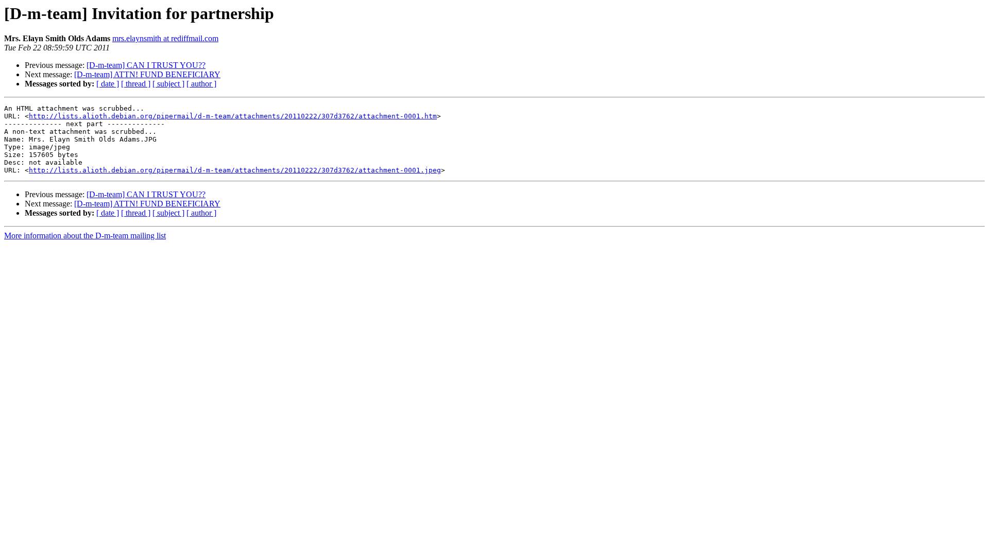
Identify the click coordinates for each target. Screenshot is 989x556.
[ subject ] (168, 83)
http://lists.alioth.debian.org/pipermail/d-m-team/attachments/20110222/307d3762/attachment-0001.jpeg (235, 170)
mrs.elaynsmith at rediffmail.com (165, 38)
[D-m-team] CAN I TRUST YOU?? (146, 65)
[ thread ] (135, 83)
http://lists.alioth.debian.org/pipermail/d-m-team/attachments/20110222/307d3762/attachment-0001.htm (233, 116)
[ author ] (201, 83)
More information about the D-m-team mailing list (85, 235)
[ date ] (107, 83)
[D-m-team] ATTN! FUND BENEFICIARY (147, 74)
